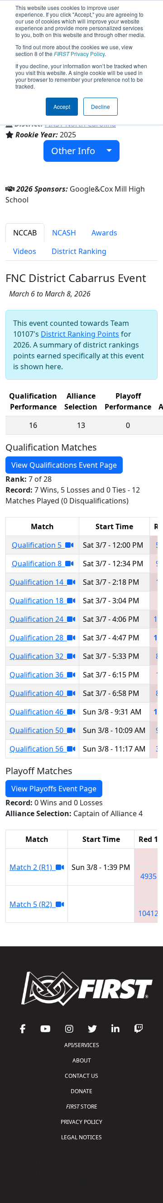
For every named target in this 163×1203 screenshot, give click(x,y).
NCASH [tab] (64, 233)
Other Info (76, 151)
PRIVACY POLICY (81, 1122)
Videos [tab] (24, 251)
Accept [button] (61, 106)
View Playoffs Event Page (53, 789)
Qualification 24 (38, 619)
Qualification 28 (38, 638)
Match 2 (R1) (33, 867)
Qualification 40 (38, 693)
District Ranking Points (80, 334)
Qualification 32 (38, 656)
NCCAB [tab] (25, 233)
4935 (148, 876)
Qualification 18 (38, 601)
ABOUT (81, 1060)
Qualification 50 (38, 730)
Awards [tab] (104, 233)
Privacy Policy (79, 53)
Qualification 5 (38, 545)
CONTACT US (81, 1076)
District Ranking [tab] (79, 251)
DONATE (81, 1091)
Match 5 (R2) (33, 904)
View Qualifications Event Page (64, 465)
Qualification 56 (38, 749)
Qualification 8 (38, 564)
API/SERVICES (81, 1045)
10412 (148, 913)
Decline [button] (100, 106)
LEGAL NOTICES (81, 1137)
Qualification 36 (38, 675)
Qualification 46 (38, 712)
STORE (81, 1106)
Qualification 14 (38, 582)
